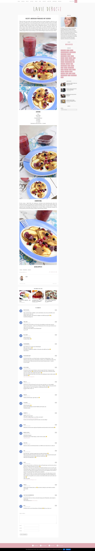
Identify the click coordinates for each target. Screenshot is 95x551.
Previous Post (22, 283)
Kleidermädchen (34, 500)
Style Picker (26, 367)
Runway (62, 71)
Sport (70, 73)
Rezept (29, 269)
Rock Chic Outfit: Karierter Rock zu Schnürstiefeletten (71, 89)
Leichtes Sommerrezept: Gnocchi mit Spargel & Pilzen (71, 101)
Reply (56, 321)
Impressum (55, 1)
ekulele (25, 389)
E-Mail (20, 528)
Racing (74, 69)
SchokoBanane (26, 343)
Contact (44, 1)
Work (62, 77)
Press (70, 69)
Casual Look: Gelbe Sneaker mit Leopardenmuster (71, 84)
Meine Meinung (64, 65)
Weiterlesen (68, 549)
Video (69, 75)
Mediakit (59, 1)
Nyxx (24, 505)
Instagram (63, 63)
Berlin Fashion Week (64, 52)
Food (40, 1)
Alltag (68, 50)
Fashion (22, 1)
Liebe (72, 63)
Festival (31, 1)
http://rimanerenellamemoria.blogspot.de (31, 418)
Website (20, 530)
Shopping (63, 73)
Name (20, 525)
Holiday (62, 61)
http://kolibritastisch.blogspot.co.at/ (30, 479)
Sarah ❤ (25, 394)
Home (19, 1)
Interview (68, 63)
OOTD (62, 67)
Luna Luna (25, 321)
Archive (62, 108)
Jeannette (25, 412)
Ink (73, 61)
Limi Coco (25, 442)
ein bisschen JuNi (27, 355)
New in (72, 65)
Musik (69, 65)
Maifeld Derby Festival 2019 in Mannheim (71, 95)
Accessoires (63, 50)
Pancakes (25, 269)
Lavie (26, 272)
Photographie (70, 67)
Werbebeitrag (73, 75)
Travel (36, 1)
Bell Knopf (26, 334)
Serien (71, 71)
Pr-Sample (66, 69)
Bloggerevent (63, 54)
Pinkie (62, 69)
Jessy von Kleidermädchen (29, 495)
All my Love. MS (27, 437)
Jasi (24, 450)
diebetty (69, 54)
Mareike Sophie (26, 432)
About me (49, 1)
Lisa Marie (26, 402)
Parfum (65, 67)
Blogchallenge (72, 52)
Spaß (67, 73)
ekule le (25, 381)
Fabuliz (25, 484)
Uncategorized (64, 75)
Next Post (54, 283)
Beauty (27, 1)
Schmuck (66, 71)
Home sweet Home (68, 61)
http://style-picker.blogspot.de (29, 376)
